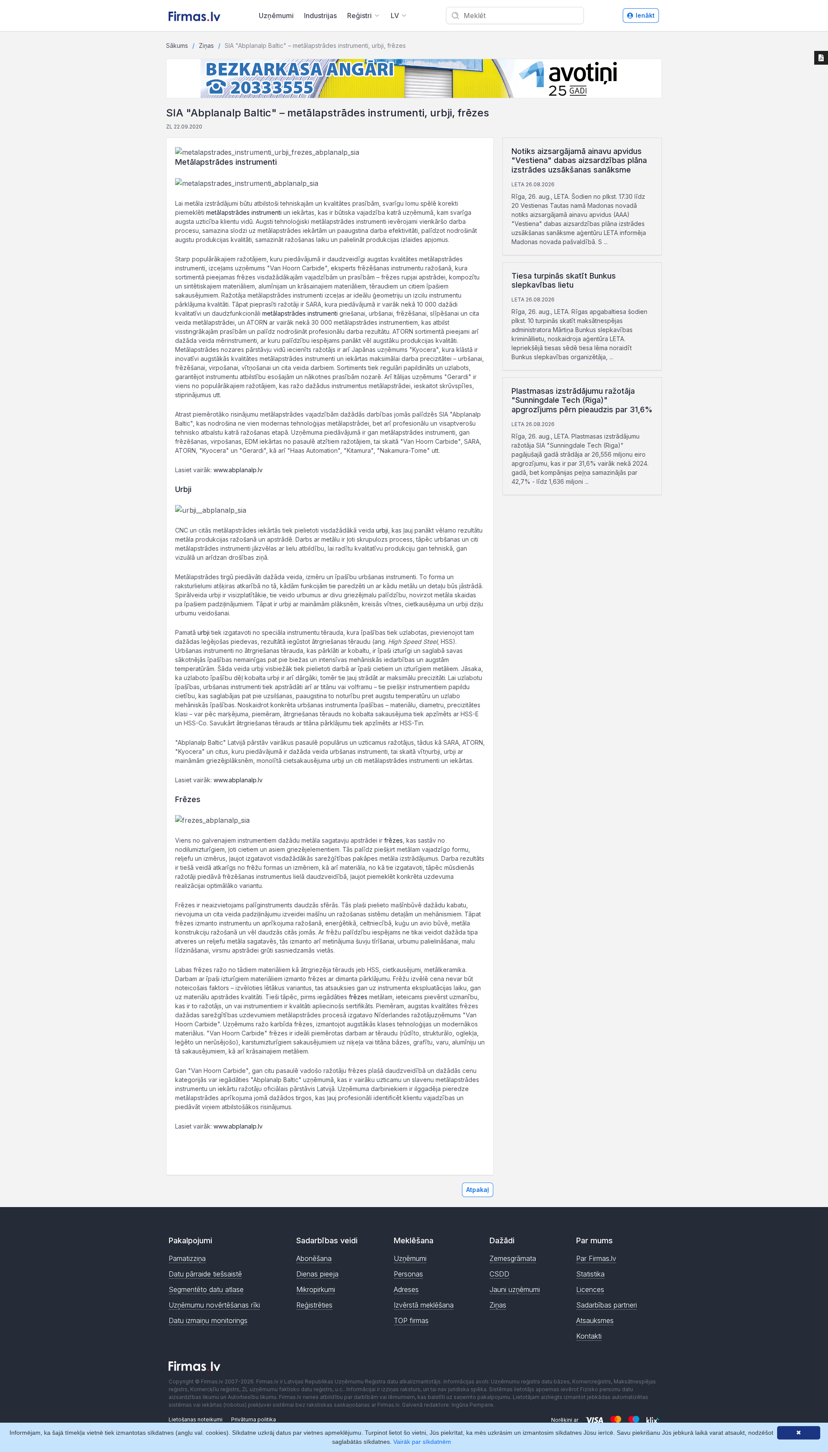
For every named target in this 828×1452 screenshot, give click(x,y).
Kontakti (589, 1336)
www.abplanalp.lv (238, 470)
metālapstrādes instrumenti (244, 212)
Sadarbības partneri (606, 1305)
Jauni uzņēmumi (514, 1289)
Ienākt (645, 15)
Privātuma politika (253, 1419)
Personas (408, 1274)
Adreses (406, 1289)
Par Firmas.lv (596, 1258)
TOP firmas (411, 1320)
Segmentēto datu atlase (206, 1289)
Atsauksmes (595, 1320)
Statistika (590, 1274)
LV (395, 15)
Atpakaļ (477, 1189)
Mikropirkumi (315, 1289)
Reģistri (359, 15)
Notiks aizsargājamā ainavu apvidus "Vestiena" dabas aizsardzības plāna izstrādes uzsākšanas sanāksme (579, 160)
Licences (590, 1289)
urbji (382, 530)
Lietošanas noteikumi (196, 1419)
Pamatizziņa (187, 1258)
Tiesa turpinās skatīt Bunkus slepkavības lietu (563, 280)
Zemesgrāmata (512, 1258)
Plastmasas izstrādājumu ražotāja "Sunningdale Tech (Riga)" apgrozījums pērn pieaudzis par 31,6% (581, 400)
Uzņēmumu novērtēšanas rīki (214, 1305)
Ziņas (206, 45)
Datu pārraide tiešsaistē (205, 1274)
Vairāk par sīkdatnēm (422, 1441)
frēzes (393, 840)
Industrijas (320, 15)
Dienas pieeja (317, 1274)
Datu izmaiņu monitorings (208, 1320)
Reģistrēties (314, 1305)
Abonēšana (314, 1258)
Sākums (177, 45)
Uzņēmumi (276, 15)
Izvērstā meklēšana (424, 1305)
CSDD (499, 1274)
